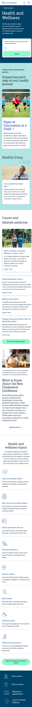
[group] (16, 185)
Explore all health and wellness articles (16, 662)
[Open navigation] (29, 2)
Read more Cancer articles (16, 341)
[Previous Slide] (24, 162)
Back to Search (8, 8)
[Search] (24, 2)
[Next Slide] (28, 162)
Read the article (14, 427)
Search (16, 54)
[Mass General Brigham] (9, 3)
